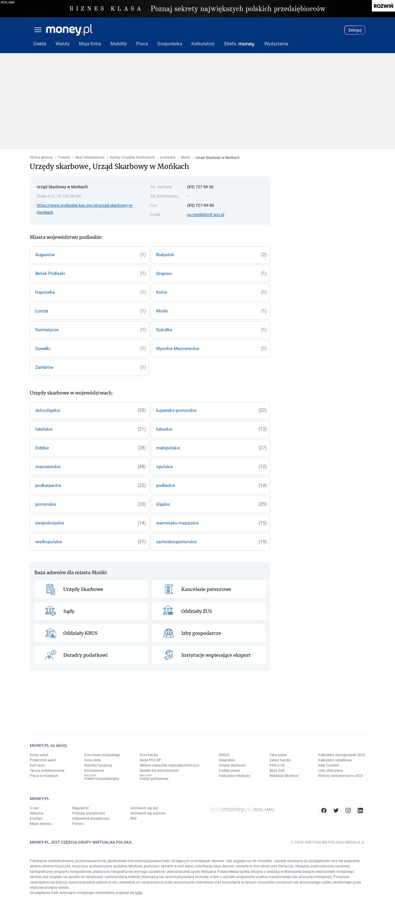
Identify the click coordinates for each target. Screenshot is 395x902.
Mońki (185, 157)
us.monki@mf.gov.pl (205, 214)
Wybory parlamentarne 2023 (340, 776)
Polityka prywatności (88, 813)
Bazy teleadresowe (89, 157)
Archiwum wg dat (144, 808)
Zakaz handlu (280, 760)
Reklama (36, 813)
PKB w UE (277, 765)
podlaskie (167, 157)
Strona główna (41, 157)
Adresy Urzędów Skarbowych (132, 157)
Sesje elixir (227, 760)
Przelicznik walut (43, 760)
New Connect (328, 765)
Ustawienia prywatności (91, 819)
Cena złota (92, 760)
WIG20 (224, 755)
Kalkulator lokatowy (234, 776)
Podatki (64, 157)
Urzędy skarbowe (232, 765)
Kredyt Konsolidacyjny (101, 779)
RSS (133, 819)
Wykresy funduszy (98, 765)
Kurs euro (37, 765)
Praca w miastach (44, 776)
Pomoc (78, 824)
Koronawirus (94, 771)
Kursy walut (39, 755)
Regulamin (80, 808)
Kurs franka (149, 755)
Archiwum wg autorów (148, 813)
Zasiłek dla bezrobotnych (159, 771)
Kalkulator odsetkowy (335, 760)
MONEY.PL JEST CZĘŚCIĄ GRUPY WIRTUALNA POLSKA (81, 842)
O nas (34, 808)
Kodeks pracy (229, 771)
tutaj (138, 893)
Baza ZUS (277, 771)
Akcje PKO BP (150, 760)
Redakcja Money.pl (284, 776)
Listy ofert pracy (330, 771)
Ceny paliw (278, 755)
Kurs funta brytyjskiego (102, 755)
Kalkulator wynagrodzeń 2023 (341, 755)
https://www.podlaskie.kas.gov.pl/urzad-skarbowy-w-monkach (85, 209)
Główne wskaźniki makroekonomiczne (169, 765)
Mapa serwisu (40, 824)
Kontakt (36, 819)
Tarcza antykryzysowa (47, 771)
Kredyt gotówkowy (154, 779)
